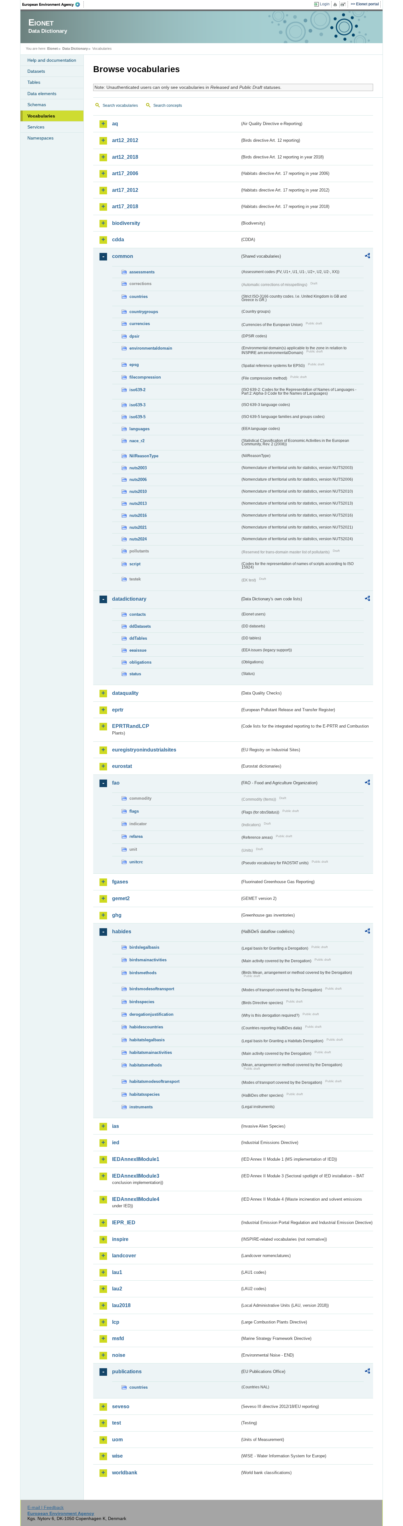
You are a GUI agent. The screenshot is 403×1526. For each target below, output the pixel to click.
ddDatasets (140, 626)
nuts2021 (138, 527)
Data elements (41, 93)
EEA (53, 4)
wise (117, 1456)
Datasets (36, 71)
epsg (134, 364)
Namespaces (40, 137)
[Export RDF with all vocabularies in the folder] (367, 256)
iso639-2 (137, 389)
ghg (117, 915)
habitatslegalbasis (147, 1039)
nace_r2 (137, 440)
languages (139, 428)
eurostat (122, 766)
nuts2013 (138, 503)
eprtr (117, 709)
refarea (136, 836)
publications (127, 1371)
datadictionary (129, 599)
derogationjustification (151, 1014)
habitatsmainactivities (150, 1052)
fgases (120, 881)
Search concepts (167, 105)
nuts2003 (138, 468)
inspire (120, 1239)
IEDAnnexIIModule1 (135, 1159)
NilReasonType (143, 456)
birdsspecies (141, 1001)
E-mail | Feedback (45, 1507)
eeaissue (137, 650)
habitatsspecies (144, 1094)
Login (325, 4)
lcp (115, 1322)
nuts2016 (138, 515)
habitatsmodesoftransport (154, 1081)
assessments (142, 272)
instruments (141, 1107)
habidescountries (146, 1027)
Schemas (36, 104)
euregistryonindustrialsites (144, 749)
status (135, 674)
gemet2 (121, 898)
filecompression (145, 377)
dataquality (125, 693)
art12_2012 (125, 140)
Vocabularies (41, 115)
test (116, 1423)
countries (138, 296)
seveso (120, 1406)
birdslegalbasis (144, 947)
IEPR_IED (123, 1222)
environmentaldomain (150, 348)
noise (118, 1355)
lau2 (117, 1288)
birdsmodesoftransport (151, 988)
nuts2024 (138, 539)
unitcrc (136, 862)
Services (35, 126)
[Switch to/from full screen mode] (344, 4)
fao (116, 783)
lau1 (117, 1272)
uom (117, 1439)
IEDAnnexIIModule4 (135, 1199)
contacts (137, 614)
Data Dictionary (75, 48)
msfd (118, 1338)
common (122, 256)
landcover (124, 1255)
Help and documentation (51, 60)
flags (134, 811)
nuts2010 (138, 491)
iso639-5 (137, 416)
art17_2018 (125, 206)
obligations (140, 662)
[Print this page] (336, 4)
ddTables (138, 638)
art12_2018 (125, 157)
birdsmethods (142, 972)
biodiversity (126, 223)
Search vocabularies (120, 105)
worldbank (124, 1472)
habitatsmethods (145, 1065)
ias (115, 1126)
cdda (118, 239)
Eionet (52, 48)
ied (115, 1142)
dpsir (134, 336)
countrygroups (143, 311)
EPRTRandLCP (130, 726)
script (134, 564)
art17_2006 (125, 173)
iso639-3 (137, 405)
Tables (33, 82)
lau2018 (121, 1305)
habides (121, 931)
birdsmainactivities (148, 959)
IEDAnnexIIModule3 (135, 1176)
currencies (139, 323)
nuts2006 (138, 479)
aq (115, 123)
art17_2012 (125, 190)
